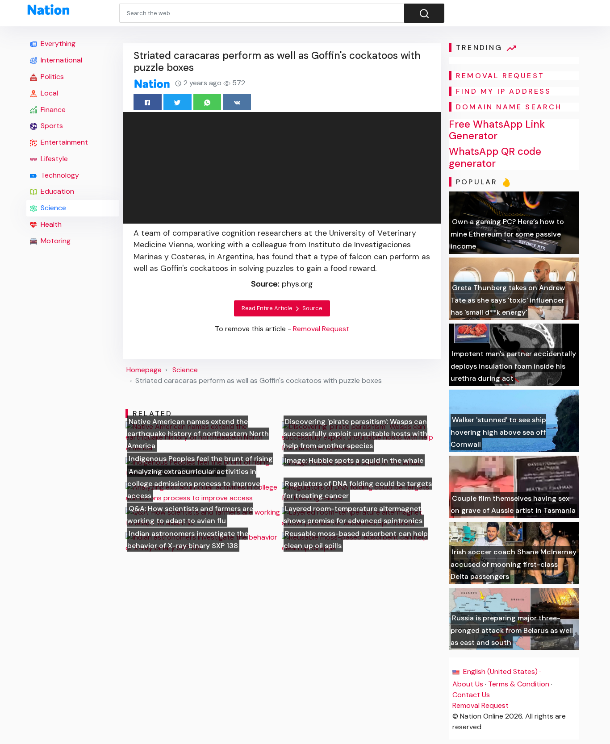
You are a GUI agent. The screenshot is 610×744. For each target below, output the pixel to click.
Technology (59, 175)
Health (50, 224)
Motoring (55, 240)
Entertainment (63, 142)
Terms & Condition (518, 684)
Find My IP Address (504, 91)
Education (56, 191)
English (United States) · (501, 671)
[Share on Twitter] (177, 102)
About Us (467, 684)
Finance (52, 109)
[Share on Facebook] (148, 102)
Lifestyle (53, 158)
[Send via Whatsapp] (207, 102)
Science (52, 207)
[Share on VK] (237, 102)
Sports (51, 125)
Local (48, 93)
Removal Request (480, 705)
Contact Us (471, 694)
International (60, 60)
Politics (51, 76)
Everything (57, 43)
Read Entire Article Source (282, 308)
